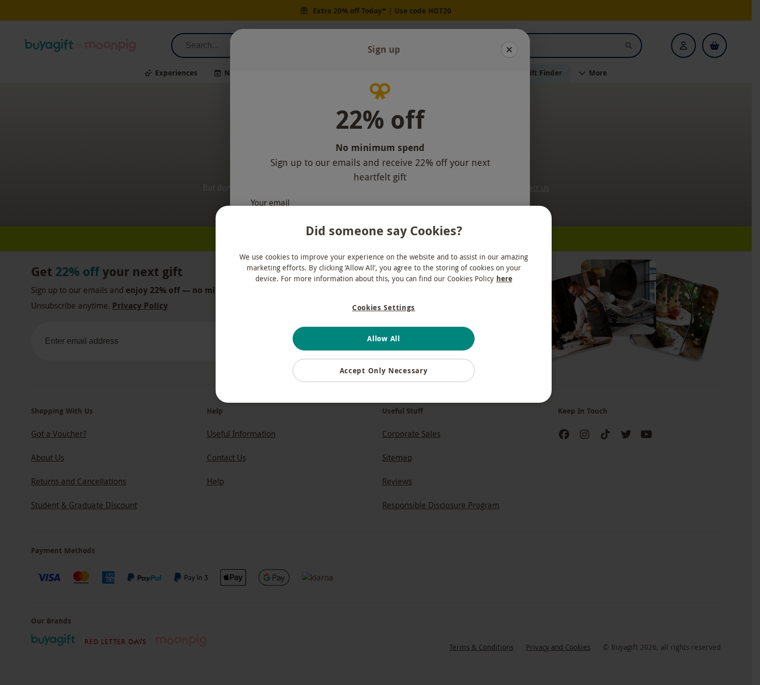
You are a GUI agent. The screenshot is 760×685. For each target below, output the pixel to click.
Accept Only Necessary (384, 370)
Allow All (383, 338)
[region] (384, 304)
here (504, 278)
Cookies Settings (383, 307)
